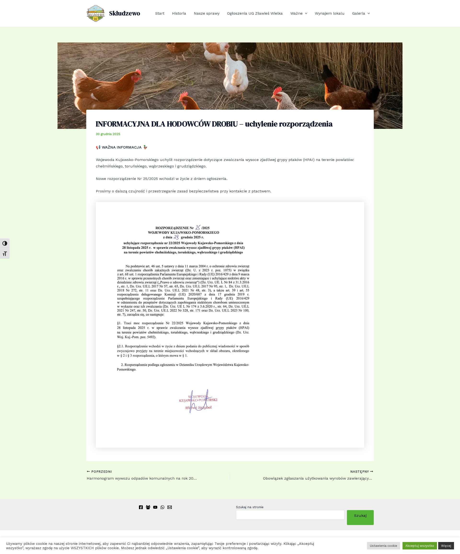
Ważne (296, 13)
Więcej (446, 546)
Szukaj (360, 517)
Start (159, 13)
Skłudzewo (124, 13)
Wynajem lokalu (330, 13)
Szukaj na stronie (250, 507)
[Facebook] (141, 507)
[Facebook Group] (148, 507)
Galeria (358, 13)
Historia (179, 13)
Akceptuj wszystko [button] (419, 546)
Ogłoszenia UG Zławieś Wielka (255, 13)
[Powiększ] (263, 208)
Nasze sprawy (206, 13)
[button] (305, 13)
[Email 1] (169, 507)
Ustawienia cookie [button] (383, 546)
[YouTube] (155, 507)
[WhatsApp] (162, 507)
